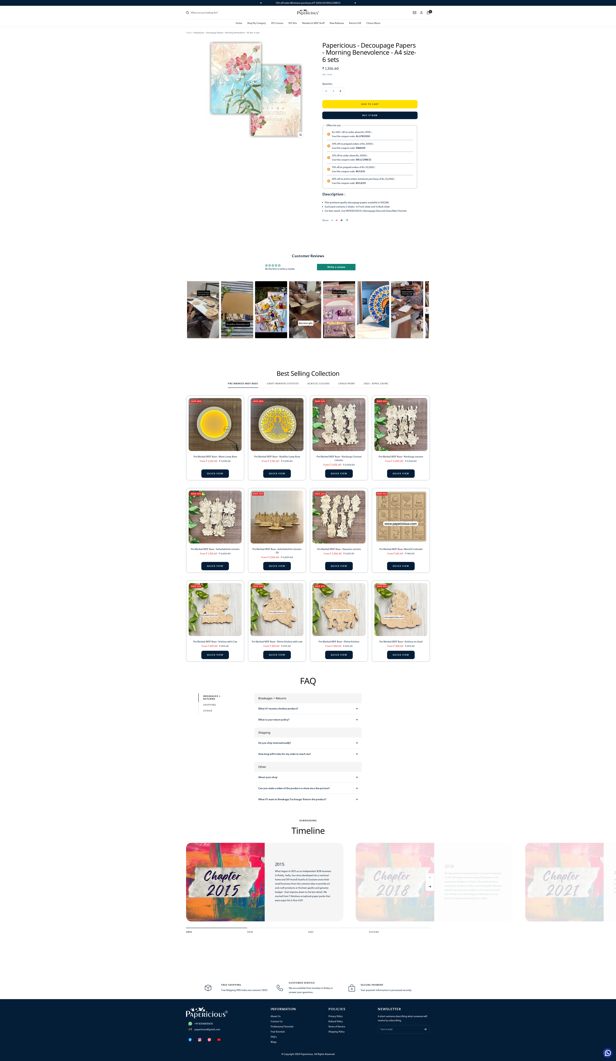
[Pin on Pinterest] (336, 216)
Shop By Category (256, 18)
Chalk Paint (346, 379)
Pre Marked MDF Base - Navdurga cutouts (401, 452)
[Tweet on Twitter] (341, 216)
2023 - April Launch (377, 379)
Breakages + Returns (212, 693)
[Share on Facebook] (332, 216)
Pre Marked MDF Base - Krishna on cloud (401, 637)
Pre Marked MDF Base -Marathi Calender (401, 544)
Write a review (336, 262)
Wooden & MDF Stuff (313, 18)
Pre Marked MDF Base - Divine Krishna (339, 637)
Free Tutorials (278, 1027)
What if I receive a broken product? (278, 704)
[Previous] (429, 873)
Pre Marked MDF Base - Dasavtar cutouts (339, 544)
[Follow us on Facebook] (190, 1036)
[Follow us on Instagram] (200, 1036)
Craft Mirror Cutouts (283, 379)
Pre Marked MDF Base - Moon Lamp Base (215, 452)
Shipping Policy (336, 1027)
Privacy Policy (335, 1012)
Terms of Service (336, 1022)
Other (207, 706)
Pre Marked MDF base (243, 379)
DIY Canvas (277, 18)
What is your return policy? (273, 715)
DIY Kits (292, 18)
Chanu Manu (373, 18)
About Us (276, 1012)
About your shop (268, 773)
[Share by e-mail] (347, 216)
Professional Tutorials (282, 1022)
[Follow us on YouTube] (219, 1036)
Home (239, 18)
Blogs (274, 1037)
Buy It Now (370, 111)
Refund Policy (335, 1017)
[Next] (429, 882)
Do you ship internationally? (274, 738)
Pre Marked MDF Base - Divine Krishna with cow (277, 637)
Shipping (209, 700)
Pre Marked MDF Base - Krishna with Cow (215, 637)
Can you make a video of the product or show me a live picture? (294, 784)
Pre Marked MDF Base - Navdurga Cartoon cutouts (339, 454)
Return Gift (355, 18)
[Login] (421, 8)
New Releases (337, 18)
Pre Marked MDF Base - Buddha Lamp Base (277, 452)
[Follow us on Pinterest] (209, 1036)
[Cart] (428, 8)
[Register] (425, 1025)
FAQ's (274, 1032)
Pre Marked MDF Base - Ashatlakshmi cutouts (215, 544)
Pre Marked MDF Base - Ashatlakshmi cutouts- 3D (277, 546)
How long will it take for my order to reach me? (284, 749)
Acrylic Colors (319, 379)
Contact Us (277, 1017)
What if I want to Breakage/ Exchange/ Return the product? (292, 795)
